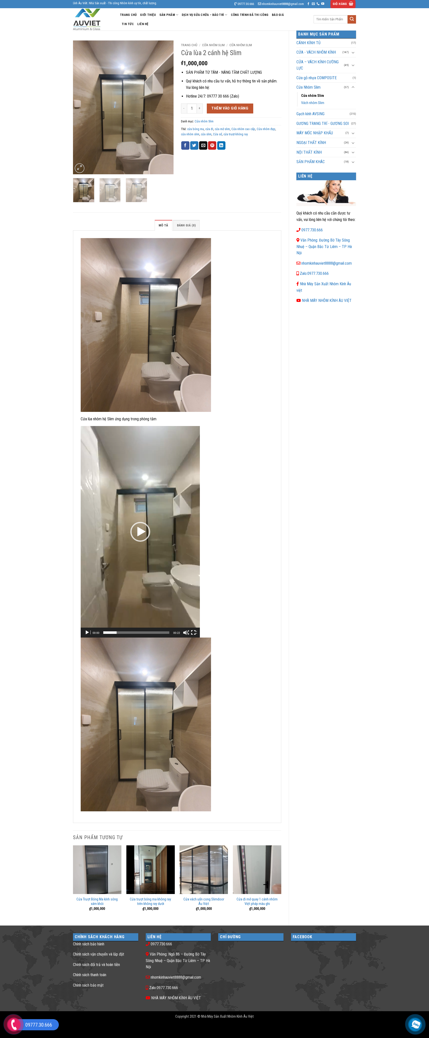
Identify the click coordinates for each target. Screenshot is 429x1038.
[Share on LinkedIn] (221, 145)
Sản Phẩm (167, 15)
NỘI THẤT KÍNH (309, 152)
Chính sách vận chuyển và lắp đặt (98, 954)
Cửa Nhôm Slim (308, 87)
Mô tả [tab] (163, 225)
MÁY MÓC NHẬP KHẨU (314, 133)
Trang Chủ (128, 15)
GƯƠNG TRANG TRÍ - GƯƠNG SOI (322, 123)
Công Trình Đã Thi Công (250, 15)
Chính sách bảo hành (88, 944)
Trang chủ (189, 45)
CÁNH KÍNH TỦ (308, 42)
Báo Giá (278, 15)
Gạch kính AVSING (310, 113)
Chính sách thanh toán (89, 974)
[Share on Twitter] (194, 145)
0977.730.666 (312, 230)
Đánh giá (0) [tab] (186, 225)
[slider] (136, 632)
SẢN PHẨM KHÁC (310, 161)
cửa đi (209, 129)
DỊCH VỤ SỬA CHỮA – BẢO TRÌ (203, 15)
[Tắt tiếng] (186, 632)
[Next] (165, 107)
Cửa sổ (217, 134)
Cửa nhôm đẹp (266, 129)
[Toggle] (353, 52)
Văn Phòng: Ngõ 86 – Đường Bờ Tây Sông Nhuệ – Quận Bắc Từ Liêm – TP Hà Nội (178, 960)
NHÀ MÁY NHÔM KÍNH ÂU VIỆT (327, 300)
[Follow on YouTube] (322, 4)
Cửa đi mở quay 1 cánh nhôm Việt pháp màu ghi (257, 901)
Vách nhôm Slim (312, 103)
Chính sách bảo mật (88, 985)
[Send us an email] (313, 4)
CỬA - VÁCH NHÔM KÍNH (316, 52)
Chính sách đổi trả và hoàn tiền (96, 964)
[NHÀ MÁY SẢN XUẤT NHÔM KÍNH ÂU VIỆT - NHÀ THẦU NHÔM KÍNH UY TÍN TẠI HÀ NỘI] (92, 19)
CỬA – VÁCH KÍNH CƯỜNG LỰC (317, 65)
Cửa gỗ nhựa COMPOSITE (316, 77)
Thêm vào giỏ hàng (230, 108)
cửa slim (206, 134)
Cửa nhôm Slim (312, 96)
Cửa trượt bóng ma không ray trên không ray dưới (150, 901)
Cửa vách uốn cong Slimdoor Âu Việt (203, 901)
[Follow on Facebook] (308, 4)
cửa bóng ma (195, 129)
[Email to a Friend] (203, 145)
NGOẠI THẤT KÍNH (311, 142)
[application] (140, 532)
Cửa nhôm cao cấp (243, 129)
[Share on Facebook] (185, 145)
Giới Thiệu (148, 15)
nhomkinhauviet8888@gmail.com (326, 263)
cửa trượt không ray (235, 134)
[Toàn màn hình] (194, 632)
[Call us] (318, 4)
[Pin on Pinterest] (212, 145)
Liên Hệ (142, 24)
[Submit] (352, 19)
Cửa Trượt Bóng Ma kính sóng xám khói (97, 901)
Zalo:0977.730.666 (314, 273)
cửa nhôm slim (190, 134)
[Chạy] (88, 632)
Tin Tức (128, 24)
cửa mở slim (222, 129)
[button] (343, 4)
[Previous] (81, 107)
